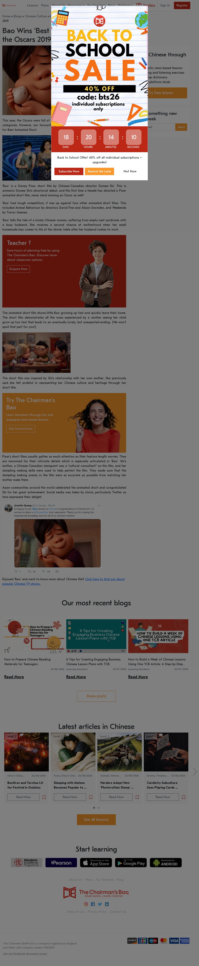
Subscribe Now (69, 171)
